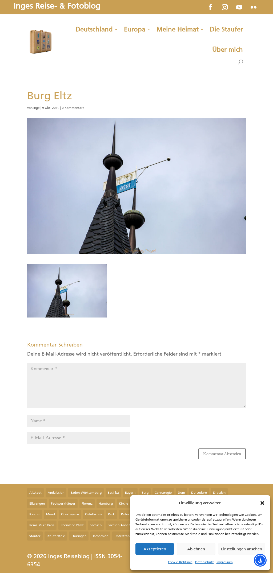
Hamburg (106, 503)
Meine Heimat (177, 29)
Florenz (87, 503)
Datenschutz (204, 562)
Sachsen (96, 525)
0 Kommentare (73, 108)
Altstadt (35, 492)
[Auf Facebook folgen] (210, 7)
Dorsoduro (199, 492)
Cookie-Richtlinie (180, 562)
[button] (262, 503)
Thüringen (78, 536)
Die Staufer (226, 29)
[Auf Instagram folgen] (225, 7)
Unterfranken (124, 536)
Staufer (35, 536)
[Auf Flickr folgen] (253, 7)
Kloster (34, 514)
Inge (36, 108)
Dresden (219, 492)
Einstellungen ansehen (241, 549)
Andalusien (56, 492)
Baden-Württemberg (86, 492)
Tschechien (100, 536)
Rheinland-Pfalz (72, 525)
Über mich (227, 49)
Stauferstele (56, 536)
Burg (145, 492)
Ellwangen (37, 503)
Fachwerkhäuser (63, 503)
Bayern (130, 492)
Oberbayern (70, 514)
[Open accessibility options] (260, 560)
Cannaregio (163, 492)
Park (111, 514)
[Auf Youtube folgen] (239, 7)
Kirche (123, 503)
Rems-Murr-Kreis (41, 525)
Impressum (224, 562)
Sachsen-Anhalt (119, 525)
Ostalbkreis (93, 514)
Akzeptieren (154, 549)
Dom (181, 492)
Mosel (50, 514)
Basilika (113, 492)
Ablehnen (196, 549)
